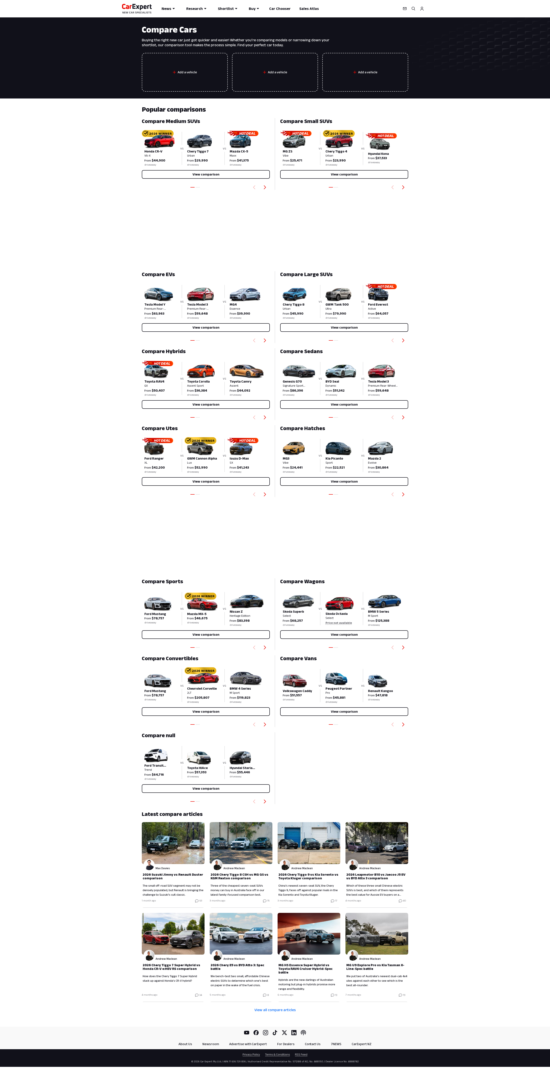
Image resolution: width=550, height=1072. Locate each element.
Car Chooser (280, 8)
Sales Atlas (309, 8)
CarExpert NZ (361, 1044)
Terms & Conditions (277, 1054)
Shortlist (226, 8)
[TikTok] (275, 1032)
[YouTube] (246, 1032)
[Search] (413, 8)
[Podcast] (303, 1032)
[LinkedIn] (293, 1032)
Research (194, 8)
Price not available (338, 622)
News (166, 8)
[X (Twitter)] (284, 1032)
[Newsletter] (404, 8)
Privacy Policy (251, 1054)
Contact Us (313, 1044)
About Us (185, 1044)
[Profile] (422, 8)
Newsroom (210, 1044)
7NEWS (336, 1044)
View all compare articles (275, 1010)
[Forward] (266, 187)
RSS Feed (301, 1054)
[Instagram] (265, 1032)
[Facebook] (256, 1032)
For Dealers (286, 1044)
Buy (252, 8)
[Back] (253, 187)
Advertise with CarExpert (248, 1044)
